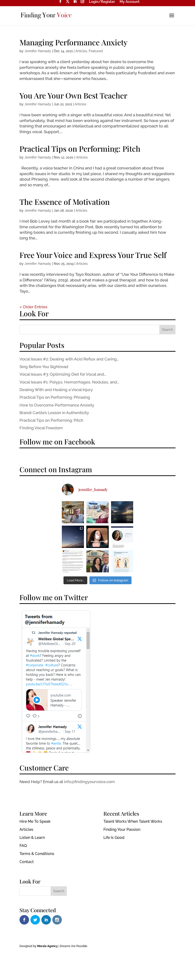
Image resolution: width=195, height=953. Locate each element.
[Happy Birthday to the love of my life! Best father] (73, 512)
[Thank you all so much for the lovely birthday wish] (122, 512)
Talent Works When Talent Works (132, 821)
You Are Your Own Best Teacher (73, 95)
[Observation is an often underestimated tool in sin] (97, 537)
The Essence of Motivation (65, 201)
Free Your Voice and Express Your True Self (93, 255)
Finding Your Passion (121, 829)
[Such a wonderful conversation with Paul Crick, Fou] (73, 561)
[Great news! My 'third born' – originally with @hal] (122, 537)
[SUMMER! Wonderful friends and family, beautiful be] (97, 512)
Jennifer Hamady (37, 51)
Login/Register (102, 2)
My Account (130, 2)
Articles (81, 51)
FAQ (23, 845)
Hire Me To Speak (35, 821)
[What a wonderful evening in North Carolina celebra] (97, 561)
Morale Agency (47, 946)
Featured (96, 51)
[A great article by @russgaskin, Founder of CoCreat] (122, 561)
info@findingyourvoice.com (89, 781)
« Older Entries (33, 306)
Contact (27, 862)
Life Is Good (113, 837)
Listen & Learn (32, 837)
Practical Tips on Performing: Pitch (80, 148)
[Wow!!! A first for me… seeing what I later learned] (73, 537)
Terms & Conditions (37, 853)
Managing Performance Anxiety (73, 42)
